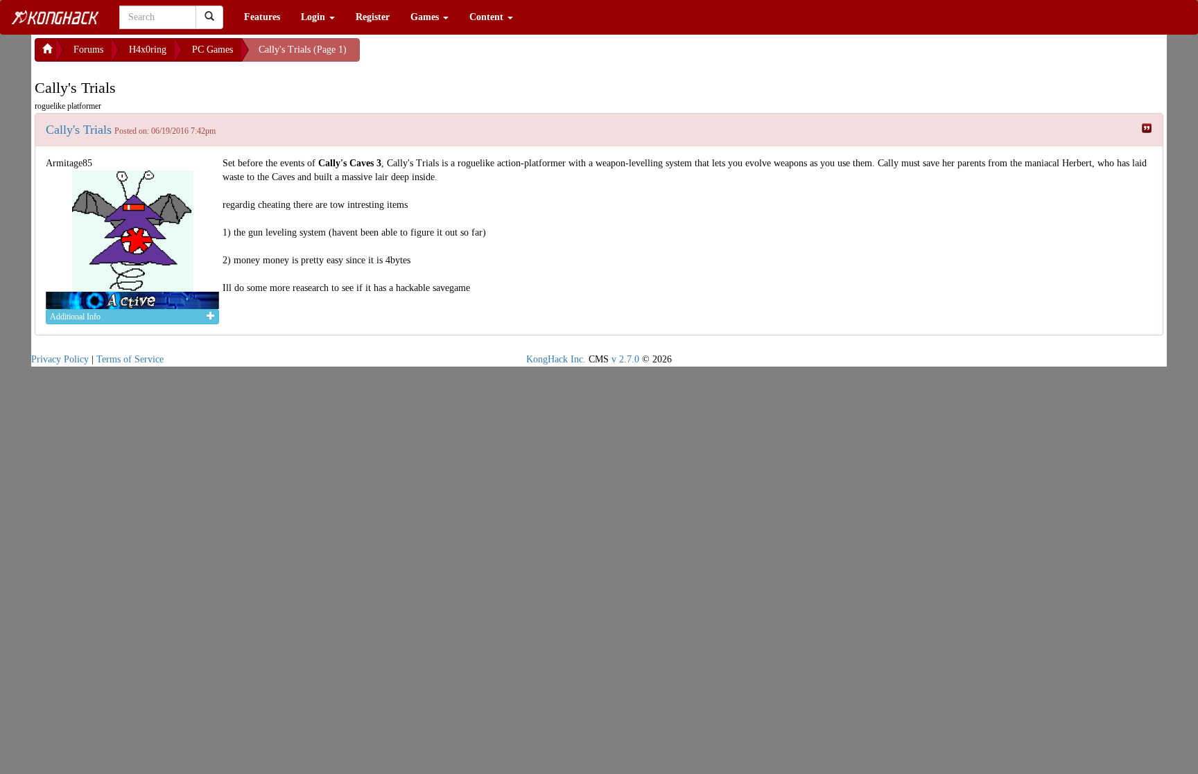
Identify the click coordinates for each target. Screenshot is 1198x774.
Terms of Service (130, 359)
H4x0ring (147, 49)
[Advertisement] (471, 55)
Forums (88, 49)
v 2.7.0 (625, 359)
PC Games (212, 49)
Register (373, 17)
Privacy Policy (60, 359)
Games (426, 17)
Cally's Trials (79, 130)
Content (487, 17)
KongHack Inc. (556, 359)
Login (314, 17)
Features (262, 17)
